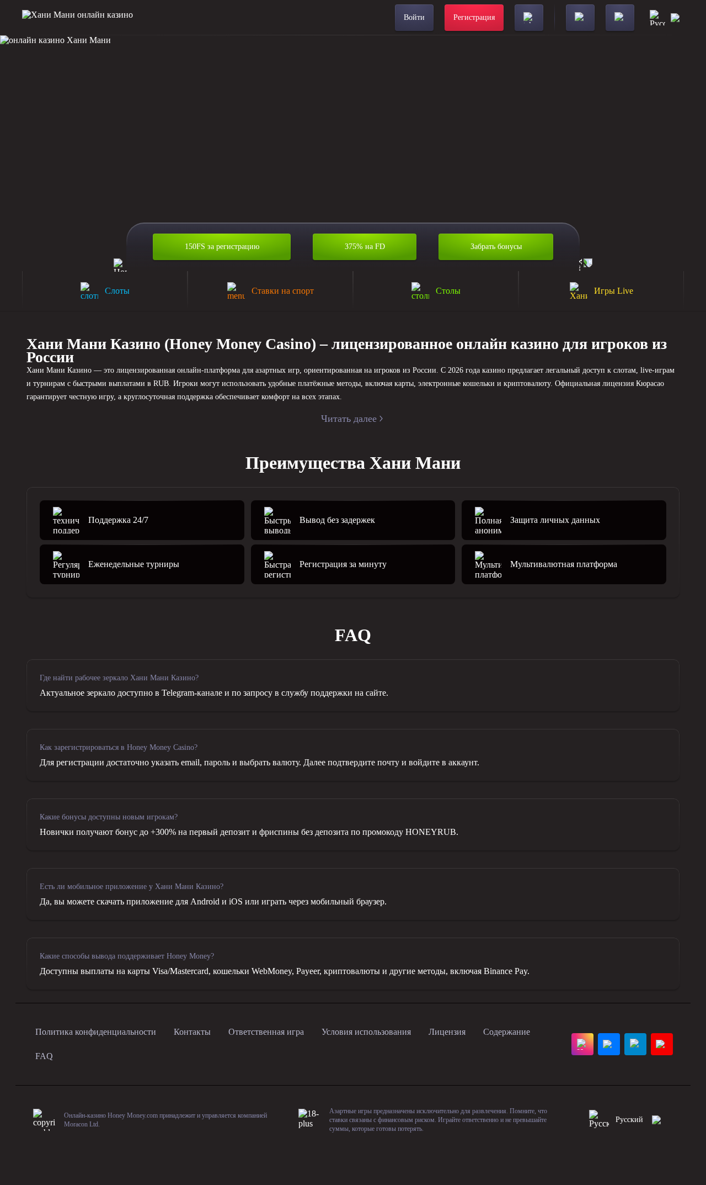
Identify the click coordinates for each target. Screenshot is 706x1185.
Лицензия (447, 1031)
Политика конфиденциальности (95, 1031)
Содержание (506, 1031)
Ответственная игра (266, 1031)
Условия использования (366, 1031)
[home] (77, 17)
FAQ (44, 1056)
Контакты (192, 1031)
